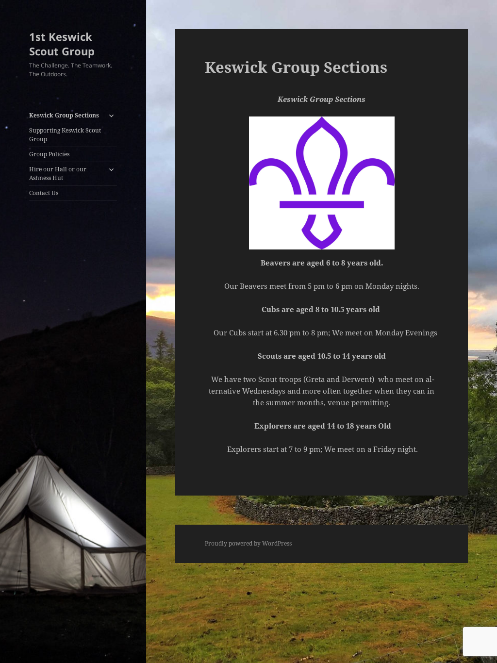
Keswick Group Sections (64, 115)
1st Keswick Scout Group (62, 43)
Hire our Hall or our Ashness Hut (57, 173)
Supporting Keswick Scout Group (65, 134)
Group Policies (49, 154)
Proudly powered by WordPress (248, 543)
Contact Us (43, 193)
